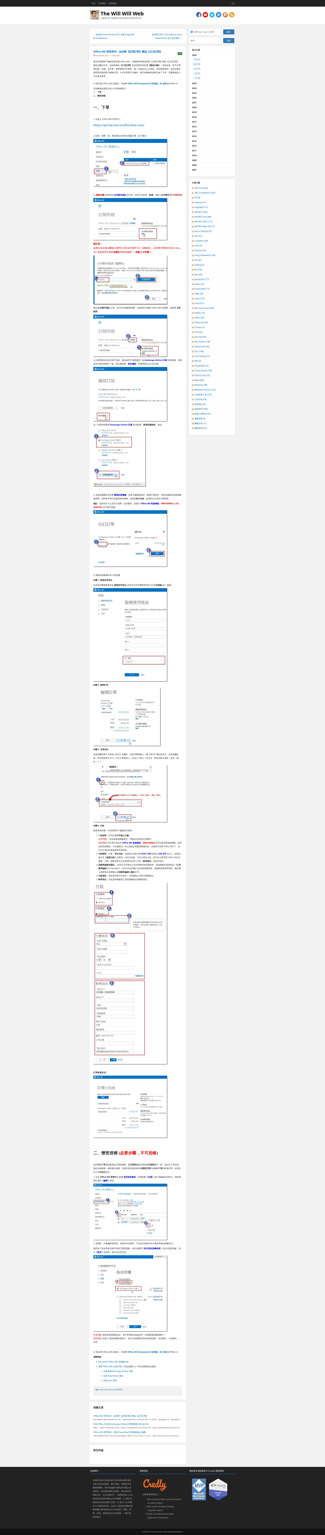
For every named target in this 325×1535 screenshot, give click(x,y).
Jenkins (199, 284)
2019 (194, 112)
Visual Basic (201, 365)
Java (198, 274)
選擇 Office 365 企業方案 (109, 1366)
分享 (179, 53)
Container (201, 240)
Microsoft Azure (204, 308)
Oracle (199, 327)
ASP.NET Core (202, 216)
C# (198, 236)
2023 (194, 93)
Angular (200, 202)
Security (200, 336)
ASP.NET (200, 212)
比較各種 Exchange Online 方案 (118, 1371)
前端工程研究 (202, 413)
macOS (199, 303)
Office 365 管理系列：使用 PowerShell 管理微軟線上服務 (119, 1432)
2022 (194, 97)
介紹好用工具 (203, 394)
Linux (199, 298)
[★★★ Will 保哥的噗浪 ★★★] (225, 14)
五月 (195, 64)
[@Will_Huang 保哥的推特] (212, 14)
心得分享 (200, 399)
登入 (233, 3)
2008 (194, 165)
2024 (194, 88)
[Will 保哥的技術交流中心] (199, 14)
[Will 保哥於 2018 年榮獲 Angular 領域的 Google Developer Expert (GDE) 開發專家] (218, 1489)
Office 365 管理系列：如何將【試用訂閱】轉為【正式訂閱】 (127, 51)
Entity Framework (204, 255)
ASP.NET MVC (203, 221)
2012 (194, 145)
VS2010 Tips (202, 375)
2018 (194, 117)
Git (197, 260)
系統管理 (201, 409)
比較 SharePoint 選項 (113, 1375)
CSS (198, 245)
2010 (194, 155)
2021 (194, 102)
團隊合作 (200, 423)
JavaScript (201, 279)
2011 (194, 150)
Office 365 (116, 55)
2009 (194, 160)
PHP (198, 332)
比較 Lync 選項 (110, 1380)
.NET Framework (204, 192)
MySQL (199, 312)
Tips (199, 351)
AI (197, 197)
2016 (194, 126)
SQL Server (202, 341)
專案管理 (199, 418)
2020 (194, 107)
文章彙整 (102, 3)
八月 (195, 59)
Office (199, 317)
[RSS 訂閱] (232, 14)
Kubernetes (202, 288)
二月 (195, 73)
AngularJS (201, 207)
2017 (194, 121)
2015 (194, 131)
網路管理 (200, 428)
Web (199, 380)
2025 (194, 83)
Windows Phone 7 (205, 389)
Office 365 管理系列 (115, 1389)
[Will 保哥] (205, 14)
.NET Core (201, 188)
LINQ (198, 293)
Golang (199, 264)
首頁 (93, 3)
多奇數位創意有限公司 (175, 1532)
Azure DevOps (203, 231)
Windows (200, 384)
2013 (194, 141)
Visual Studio (203, 370)
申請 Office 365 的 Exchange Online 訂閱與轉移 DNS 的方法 (121, 1424)
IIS (198, 269)
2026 (196, 66)
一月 (195, 78)
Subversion (201, 346)
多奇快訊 (199, 404)
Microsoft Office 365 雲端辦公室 (113, 1361)
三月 (195, 68)
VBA (197, 360)
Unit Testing (202, 356)
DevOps (200, 250)
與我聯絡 (113, 3)
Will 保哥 (162, 1532)
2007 (194, 169)
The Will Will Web (122, 13)
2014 (194, 136)
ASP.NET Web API (204, 226)
